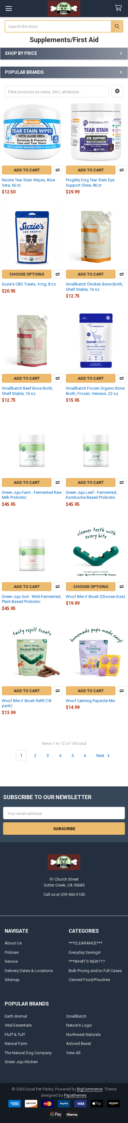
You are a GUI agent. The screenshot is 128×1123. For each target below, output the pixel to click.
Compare (57, 170)
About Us (13, 943)
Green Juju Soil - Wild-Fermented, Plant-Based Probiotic (31, 599)
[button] (117, 91)
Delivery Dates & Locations (29, 970)
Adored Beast (78, 1043)
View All (73, 1052)
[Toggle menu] (8, 8)
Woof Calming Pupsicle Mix (90, 700)
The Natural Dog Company (28, 1052)
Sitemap (12, 979)
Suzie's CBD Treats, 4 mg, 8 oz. (29, 284)
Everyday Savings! (85, 952)
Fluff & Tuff (15, 1034)
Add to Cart (27, 170)
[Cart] (119, 8)
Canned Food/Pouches (89, 979)
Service (11, 961)
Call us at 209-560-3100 (64, 894)
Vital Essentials (18, 1025)
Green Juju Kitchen (21, 1061)
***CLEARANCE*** (85, 943)
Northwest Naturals (83, 1034)
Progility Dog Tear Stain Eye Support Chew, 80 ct (90, 182)
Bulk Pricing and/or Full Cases (95, 970)
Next (100, 755)
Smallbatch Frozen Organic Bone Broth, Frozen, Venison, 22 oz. (95, 391)
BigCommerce (90, 1089)
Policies (12, 952)
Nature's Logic (79, 1025)
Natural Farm (16, 1043)
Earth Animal (16, 1016)
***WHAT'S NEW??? (87, 961)
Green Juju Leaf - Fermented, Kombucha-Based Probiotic (91, 495)
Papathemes (75, 1095)
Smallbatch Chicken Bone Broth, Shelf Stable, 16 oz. (94, 286)
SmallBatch (76, 1016)
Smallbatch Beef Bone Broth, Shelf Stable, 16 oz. (27, 391)
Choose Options (26, 274)
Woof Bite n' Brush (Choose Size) (95, 596)
